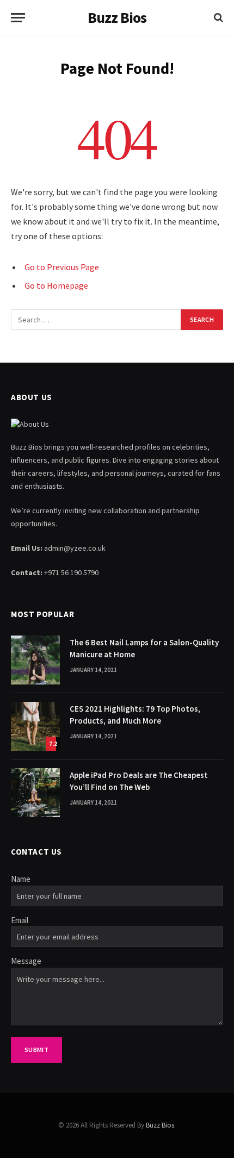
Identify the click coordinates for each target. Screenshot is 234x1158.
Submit (36, 1049)
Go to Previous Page (61, 267)
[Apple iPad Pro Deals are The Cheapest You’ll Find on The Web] (35, 792)
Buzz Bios (160, 1125)
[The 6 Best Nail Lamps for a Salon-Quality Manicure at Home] (35, 660)
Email (19, 920)
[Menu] (18, 17)
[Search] (217, 17)
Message (26, 961)
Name (20, 879)
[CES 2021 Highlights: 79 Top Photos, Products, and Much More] (35, 726)
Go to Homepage (56, 285)
